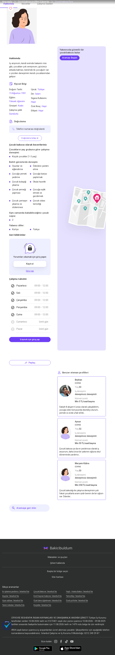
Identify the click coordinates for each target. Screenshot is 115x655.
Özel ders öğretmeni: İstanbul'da (48, 600)
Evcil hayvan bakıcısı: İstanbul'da (48, 596)
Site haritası (57, 577)
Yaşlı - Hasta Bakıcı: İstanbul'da (79, 591)
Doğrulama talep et (29, 138)
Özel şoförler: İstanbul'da (77, 600)
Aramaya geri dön (26, 508)
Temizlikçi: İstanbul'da (75, 596)
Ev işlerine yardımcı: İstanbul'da (15, 591)
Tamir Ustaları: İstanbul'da (13, 605)
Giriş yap (30, 271)
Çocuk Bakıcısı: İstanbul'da (45, 591)
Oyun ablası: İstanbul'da (12, 600)
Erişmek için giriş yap (30, 339)
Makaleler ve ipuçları (57, 557)
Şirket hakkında (57, 563)
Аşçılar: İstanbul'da (10, 596)
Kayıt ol (30, 264)
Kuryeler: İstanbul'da (42, 605)
